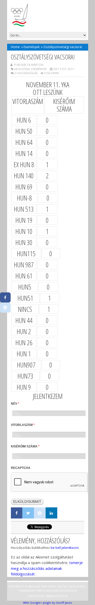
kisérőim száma (25, 446)
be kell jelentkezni (65, 547)
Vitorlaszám (23, 425)
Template (52, 596)
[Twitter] (28, 512)
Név (15, 403)
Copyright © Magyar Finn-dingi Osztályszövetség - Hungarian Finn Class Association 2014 (47, 589)
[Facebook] (17, 512)
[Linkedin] (51, 512)
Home (15, 47)
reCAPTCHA (20, 468)
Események (32, 47)
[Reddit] (40, 512)
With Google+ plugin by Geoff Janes (47, 602)
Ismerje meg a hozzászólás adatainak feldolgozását (47, 568)
